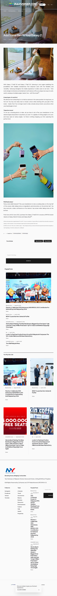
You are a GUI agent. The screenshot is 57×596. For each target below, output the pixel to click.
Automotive (21, 495)
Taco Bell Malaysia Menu (13, 343)
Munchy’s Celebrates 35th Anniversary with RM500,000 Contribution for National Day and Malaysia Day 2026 (14, 393)
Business (20, 500)
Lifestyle (20, 491)
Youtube (7, 497)
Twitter (7, 495)
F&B (19, 509)
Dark (41, 4)
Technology (20, 11)
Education (20, 502)
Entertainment (21, 504)
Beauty (20, 497)
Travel (19, 493)
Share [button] (5, 39)
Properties (20, 513)
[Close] (39, 590)
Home (5, 11)
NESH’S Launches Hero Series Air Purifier (17, 316)
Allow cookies (21, 589)
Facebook (7, 493)
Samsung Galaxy (12, 11)
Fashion (20, 506)
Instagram (7, 491)
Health (19, 511)
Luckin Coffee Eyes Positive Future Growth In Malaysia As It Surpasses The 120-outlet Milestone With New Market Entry (27, 335)
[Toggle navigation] (51, 4)
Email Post (9, 233)
